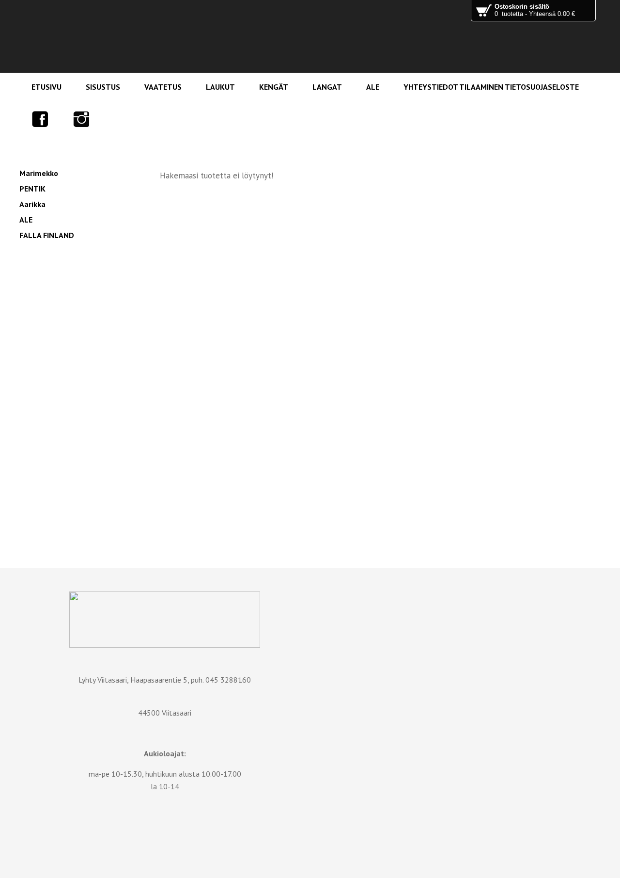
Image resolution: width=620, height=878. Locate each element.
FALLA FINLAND (46, 235)
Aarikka (32, 204)
